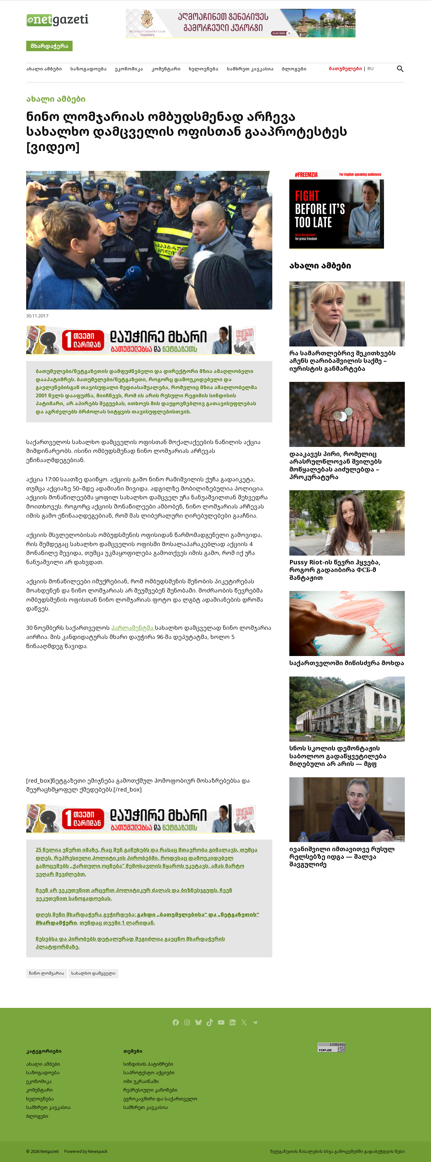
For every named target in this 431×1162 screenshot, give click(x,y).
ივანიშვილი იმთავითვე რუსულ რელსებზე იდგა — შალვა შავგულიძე (342, 856)
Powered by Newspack (86, 1151)
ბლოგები (294, 69)
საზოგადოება (88, 69)
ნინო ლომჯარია (46, 973)
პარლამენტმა (133, 627)
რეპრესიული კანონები (150, 1090)
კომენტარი (165, 69)
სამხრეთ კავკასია (250, 69)
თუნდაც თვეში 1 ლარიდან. (117, 922)
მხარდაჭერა (49, 46)
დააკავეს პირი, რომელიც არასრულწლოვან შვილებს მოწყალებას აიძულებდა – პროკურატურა (335, 465)
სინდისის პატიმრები (148, 1064)
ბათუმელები (345, 68)
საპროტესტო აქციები (148, 1072)
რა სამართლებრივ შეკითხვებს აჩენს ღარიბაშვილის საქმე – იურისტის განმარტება (342, 360)
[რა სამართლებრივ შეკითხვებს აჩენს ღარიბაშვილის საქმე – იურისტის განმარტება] (347, 314)
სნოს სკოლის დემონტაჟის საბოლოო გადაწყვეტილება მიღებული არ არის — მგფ (338, 756)
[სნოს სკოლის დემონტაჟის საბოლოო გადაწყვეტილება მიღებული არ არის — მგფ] (347, 710)
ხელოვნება (203, 69)
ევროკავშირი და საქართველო (160, 1099)
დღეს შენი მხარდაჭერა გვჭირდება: (86, 914)
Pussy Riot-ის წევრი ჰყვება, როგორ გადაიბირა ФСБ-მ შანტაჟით (335, 569)
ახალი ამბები (44, 69)
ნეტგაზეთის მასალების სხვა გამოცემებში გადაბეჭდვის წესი (337, 1151)
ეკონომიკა (129, 69)
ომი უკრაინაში (141, 1081)
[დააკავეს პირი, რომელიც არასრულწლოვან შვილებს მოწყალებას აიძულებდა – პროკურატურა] (347, 415)
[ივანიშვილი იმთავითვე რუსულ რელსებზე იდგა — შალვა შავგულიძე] (347, 810)
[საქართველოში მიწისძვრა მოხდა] (347, 624)
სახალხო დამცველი (93, 973)
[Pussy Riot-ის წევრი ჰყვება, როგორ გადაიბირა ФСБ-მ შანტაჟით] (347, 523)
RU (370, 68)
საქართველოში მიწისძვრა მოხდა (346, 662)
